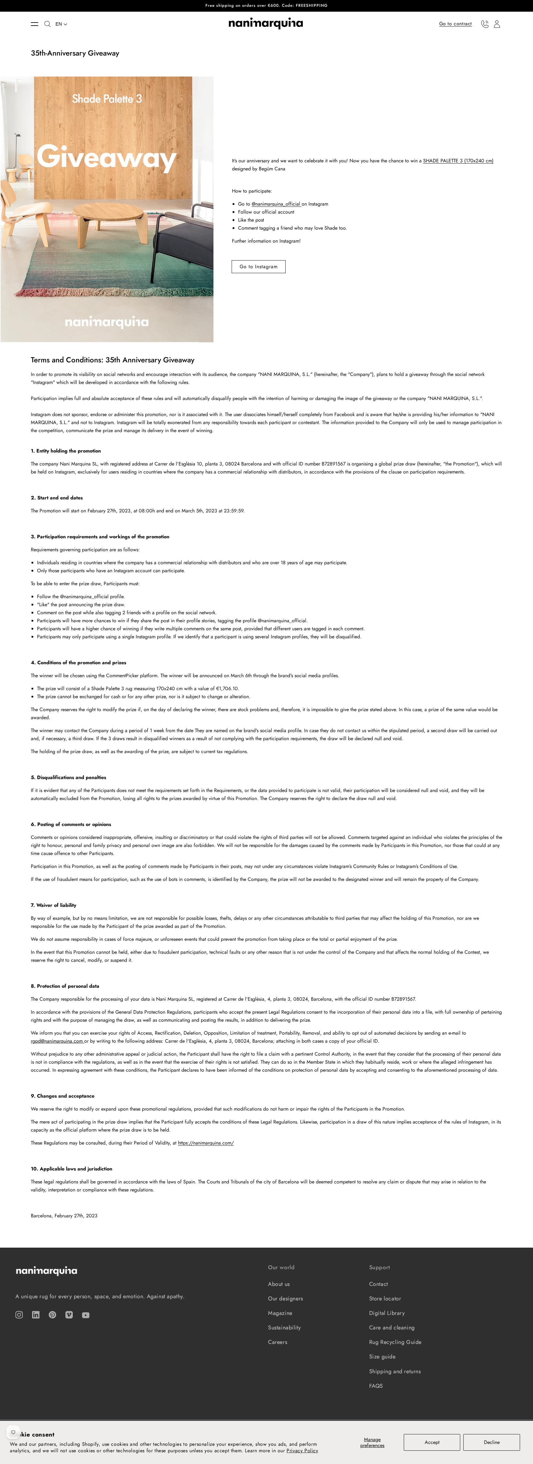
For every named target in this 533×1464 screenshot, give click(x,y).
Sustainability (284, 1328)
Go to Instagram (259, 266)
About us (279, 1284)
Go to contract (455, 23)
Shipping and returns (395, 1371)
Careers (277, 1342)
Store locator (385, 1299)
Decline (492, 1442)
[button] (37, 24)
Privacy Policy (302, 1450)
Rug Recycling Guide (395, 1342)
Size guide (382, 1357)
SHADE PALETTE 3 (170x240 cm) (458, 160)
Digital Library (387, 1313)
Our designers (285, 1299)
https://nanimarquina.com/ (206, 1142)
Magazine (280, 1313)
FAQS (376, 1386)
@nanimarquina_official (277, 203)
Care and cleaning (392, 1328)
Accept (432, 1442)
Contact (378, 1284)
